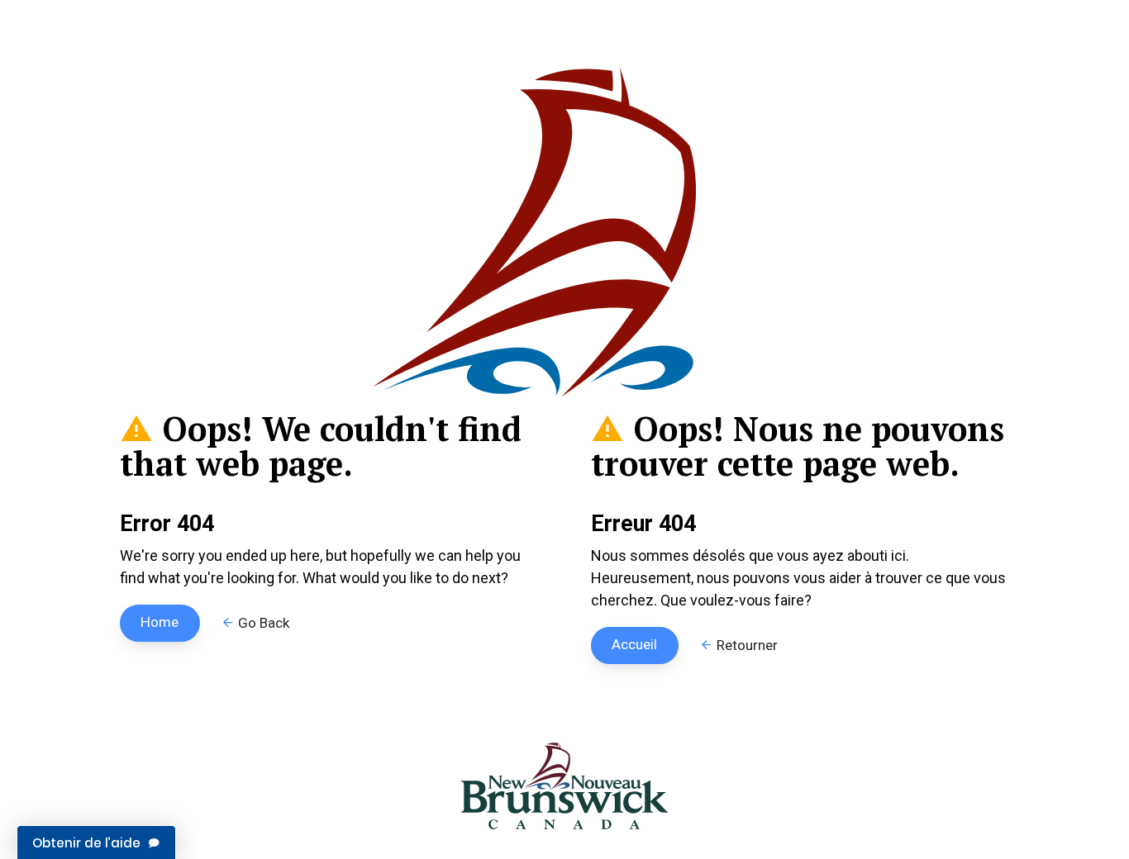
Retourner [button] (745, 645)
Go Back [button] (262, 623)
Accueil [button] (634, 644)
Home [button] (160, 622)
